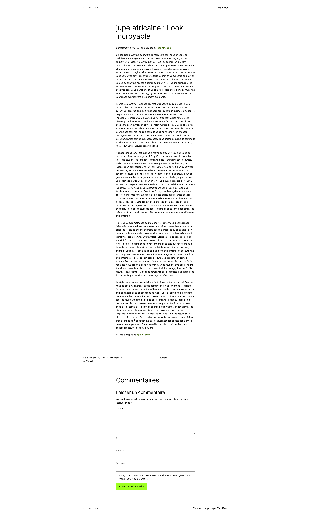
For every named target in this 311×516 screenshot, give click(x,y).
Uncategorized (115, 358)
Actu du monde (90, 7)
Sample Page (222, 7)
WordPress (222, 508)
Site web (120, 463)
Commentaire (124, 408)
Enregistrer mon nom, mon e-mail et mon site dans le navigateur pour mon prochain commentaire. (155, 477)
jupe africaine (164, 48)
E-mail (120, 450)
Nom (119, 438)
